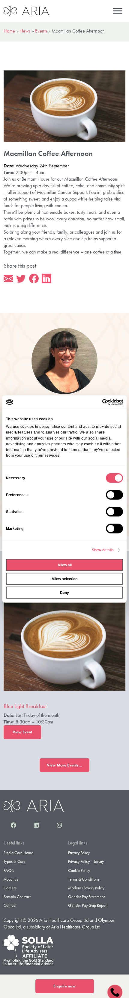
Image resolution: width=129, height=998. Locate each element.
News (25, 31)
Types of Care (15, 861)
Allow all (65, 565)
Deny (64, 593)
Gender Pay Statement (86, 896)
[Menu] (117, 11)
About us (11, 879)
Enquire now (64, 986)
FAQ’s (9, 870)
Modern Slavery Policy (86, 888)
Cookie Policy (79, 870)
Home (9, 31)
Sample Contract (17, 896)
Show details (103, 550)
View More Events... (64, 765)
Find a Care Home (18, 852)
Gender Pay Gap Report (87, 905)
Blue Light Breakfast (25, 706)
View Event (22, 732)
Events (41, 31)
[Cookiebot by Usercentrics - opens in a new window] (96, 402)
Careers (10, 888)
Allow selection (64, 579)
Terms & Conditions (83, 879)
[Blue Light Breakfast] (64, 649)
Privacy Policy (79, 852)
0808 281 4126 (115, 991)
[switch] (114, 495)
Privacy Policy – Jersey (86, 861)
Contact (10, 905)
